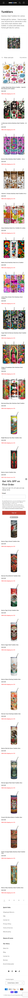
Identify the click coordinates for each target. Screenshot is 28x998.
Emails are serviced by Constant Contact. (14, 508)
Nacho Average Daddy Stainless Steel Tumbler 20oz (13, 852)
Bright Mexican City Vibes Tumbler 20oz (11, 437)
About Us (5, 948)
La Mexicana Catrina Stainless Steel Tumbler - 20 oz (14, 123)
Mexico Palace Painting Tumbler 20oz (11, 679)
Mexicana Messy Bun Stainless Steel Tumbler (12, 403)
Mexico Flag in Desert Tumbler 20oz (10, 541)
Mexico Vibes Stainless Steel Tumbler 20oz (12, 887)
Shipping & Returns (8, 912)
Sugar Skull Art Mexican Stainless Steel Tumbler (13, 333)
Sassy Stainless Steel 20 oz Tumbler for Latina (13, 228)
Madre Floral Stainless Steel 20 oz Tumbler (12, 262)
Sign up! (14, 512)
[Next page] (24, 900)
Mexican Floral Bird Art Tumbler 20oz (10, 576)
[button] (4, 3)
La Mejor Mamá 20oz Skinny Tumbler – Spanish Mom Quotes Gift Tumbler (13, 88)
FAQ (4, 916)
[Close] (26, 479)
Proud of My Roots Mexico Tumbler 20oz (11, 817)
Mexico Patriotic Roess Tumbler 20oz (10, 748)
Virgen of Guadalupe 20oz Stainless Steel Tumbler (12, 368)
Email (4, 493)
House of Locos (11, 995)
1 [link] (4, 900)
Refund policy (7, 932)
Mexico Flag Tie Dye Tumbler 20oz (10, 610)
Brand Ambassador (8, 964)
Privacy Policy (7, 924)
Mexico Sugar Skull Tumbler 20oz (9, 645)
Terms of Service (8, 928)
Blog (4, 952)
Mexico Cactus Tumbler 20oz (8, 472)
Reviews (5, 960)
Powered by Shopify (19, 995)
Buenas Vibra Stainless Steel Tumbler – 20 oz (13, 159)
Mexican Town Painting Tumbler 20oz (11, 713)
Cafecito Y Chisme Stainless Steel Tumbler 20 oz (13, 193)
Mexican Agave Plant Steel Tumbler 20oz (11, 782)
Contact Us (6, 920)
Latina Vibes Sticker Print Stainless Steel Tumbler (12, 297)
